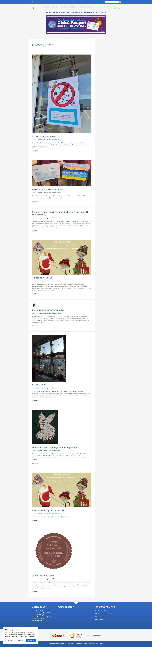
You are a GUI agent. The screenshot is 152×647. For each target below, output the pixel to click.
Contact (117, 9)
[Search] (120, 2)
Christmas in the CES (42, 278)
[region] (20, 635)
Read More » (35, 150)
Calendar (117, 7)
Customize (10, 640)
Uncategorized (47, 139)
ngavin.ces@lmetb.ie (47, 617)
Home (47, 7)
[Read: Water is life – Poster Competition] (61, 173)
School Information (68, 7)
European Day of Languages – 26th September (54, 447)
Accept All (31, 640)
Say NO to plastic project (44, 136)
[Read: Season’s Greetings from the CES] (61, 490)
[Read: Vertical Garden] (49, 358)
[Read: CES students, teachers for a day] (34, 305)
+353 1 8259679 (40, 618)
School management (86, 7)
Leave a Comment (37, 139)
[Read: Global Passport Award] (54, 551)
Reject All (20, 640)
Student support (103, 7)
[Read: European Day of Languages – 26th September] (45, 427)
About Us (54, 7)
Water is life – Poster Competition (48, 189)
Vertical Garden (39, 384)
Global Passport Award (43, 575)
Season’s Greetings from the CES (48, 510)
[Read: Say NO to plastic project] (61, 94)
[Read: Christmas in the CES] (61, 257)
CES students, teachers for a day (48, 310)
